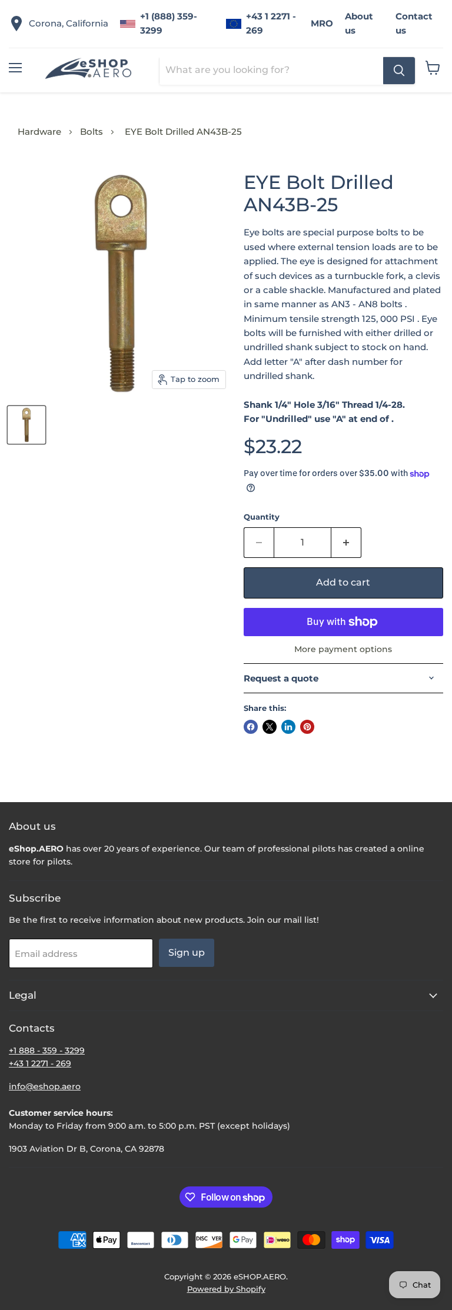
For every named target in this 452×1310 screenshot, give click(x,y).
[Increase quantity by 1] (346, 542)
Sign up (186, 952)
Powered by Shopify (226, 1289)
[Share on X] (269, 727)
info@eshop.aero (45, 1086)
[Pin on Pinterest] (307, 727)
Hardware (39, 131)
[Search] (399, 70)
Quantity (262, 517)
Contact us (414, 23)
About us (359, 23)
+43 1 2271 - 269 (271, 23)
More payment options (343, 649)
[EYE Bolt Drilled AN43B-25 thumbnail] (26, 425)
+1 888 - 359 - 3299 (47, 1050)
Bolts (91, 131)
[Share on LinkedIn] (288, 727)
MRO (322, 23)
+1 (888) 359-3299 (168, 23)
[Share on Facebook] (251, 727)
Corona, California (68, 23)
